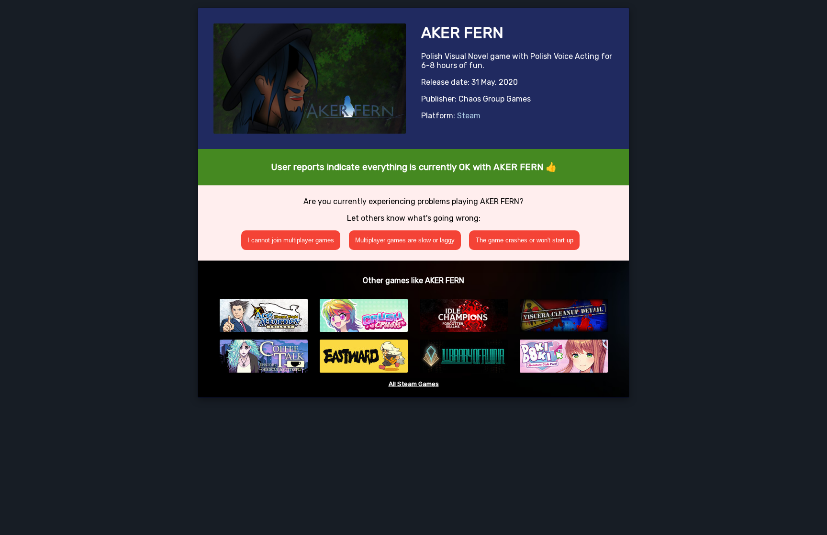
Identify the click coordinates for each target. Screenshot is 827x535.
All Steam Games (414, 383)
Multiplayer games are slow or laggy (405, 240)
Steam (469, 115)
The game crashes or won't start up (524, 240)
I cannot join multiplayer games (290, 240)
